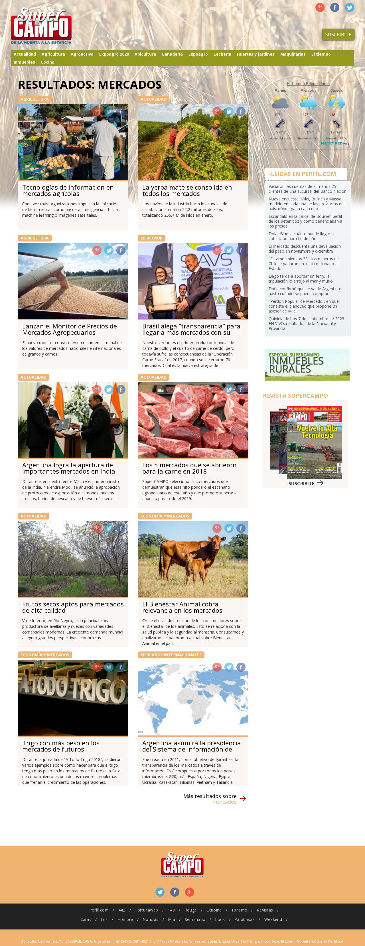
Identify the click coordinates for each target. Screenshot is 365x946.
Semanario (195, 919)
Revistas (265, 910)
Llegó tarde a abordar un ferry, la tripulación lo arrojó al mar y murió (301, 278)
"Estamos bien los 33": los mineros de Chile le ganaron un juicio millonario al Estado (304, 263)
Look (220, 919)
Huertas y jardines (256, 54)
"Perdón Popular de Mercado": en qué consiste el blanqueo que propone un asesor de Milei (304, 306)
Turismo (239, 910)
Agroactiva (82, 54)
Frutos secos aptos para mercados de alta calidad (73, 607)
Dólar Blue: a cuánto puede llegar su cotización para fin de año (302, 236)
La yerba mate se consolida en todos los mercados (187, 190)
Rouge (190, 910)
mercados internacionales (171, 654)
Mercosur (152, 238)
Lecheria (222, 54)
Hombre (125, 919)
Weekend (273, 919)
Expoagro (198, 54)
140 (171, 910)
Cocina (47, 62)
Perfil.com (99, 910)
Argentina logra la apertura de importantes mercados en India (68, 467)
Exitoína (214, 910)
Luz (104, 919)
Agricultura (53, 54)
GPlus (97, 111)
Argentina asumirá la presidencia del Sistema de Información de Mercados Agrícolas (191, 749)
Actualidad (25, 54)
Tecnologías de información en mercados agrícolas (68, 190)
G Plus (320, 7)
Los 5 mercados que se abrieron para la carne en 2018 (189, 467)
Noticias (150, 919)
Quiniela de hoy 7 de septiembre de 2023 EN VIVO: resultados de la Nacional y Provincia (306, 323)
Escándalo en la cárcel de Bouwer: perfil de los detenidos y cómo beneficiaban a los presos (305, 221)
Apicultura (145, 54)
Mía (171, 919)
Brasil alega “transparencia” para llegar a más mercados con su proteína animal (191, 332)
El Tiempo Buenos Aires (308, 83)
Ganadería (172, 54)
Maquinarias (293, 54)
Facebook (334, 7)
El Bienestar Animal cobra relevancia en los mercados (182, 607)
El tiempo (321, 54)
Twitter (349, 7)
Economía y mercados (165, 516)
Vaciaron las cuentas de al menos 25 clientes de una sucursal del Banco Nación (307, 189)
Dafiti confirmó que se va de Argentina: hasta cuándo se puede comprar (305, 291)
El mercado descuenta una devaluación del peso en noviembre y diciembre (305, 248)
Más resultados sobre (210, 799)
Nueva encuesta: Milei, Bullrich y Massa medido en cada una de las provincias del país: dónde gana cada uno (306, 203)
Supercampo (53, 25)
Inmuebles (24, 62)
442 (121, 910)
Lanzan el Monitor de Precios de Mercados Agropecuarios (69, 329)
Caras (85, 919)
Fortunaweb (146, 910)
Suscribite (338, 34)
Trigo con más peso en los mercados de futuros (61, 745)
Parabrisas (244, 919)
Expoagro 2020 (114, 54)
